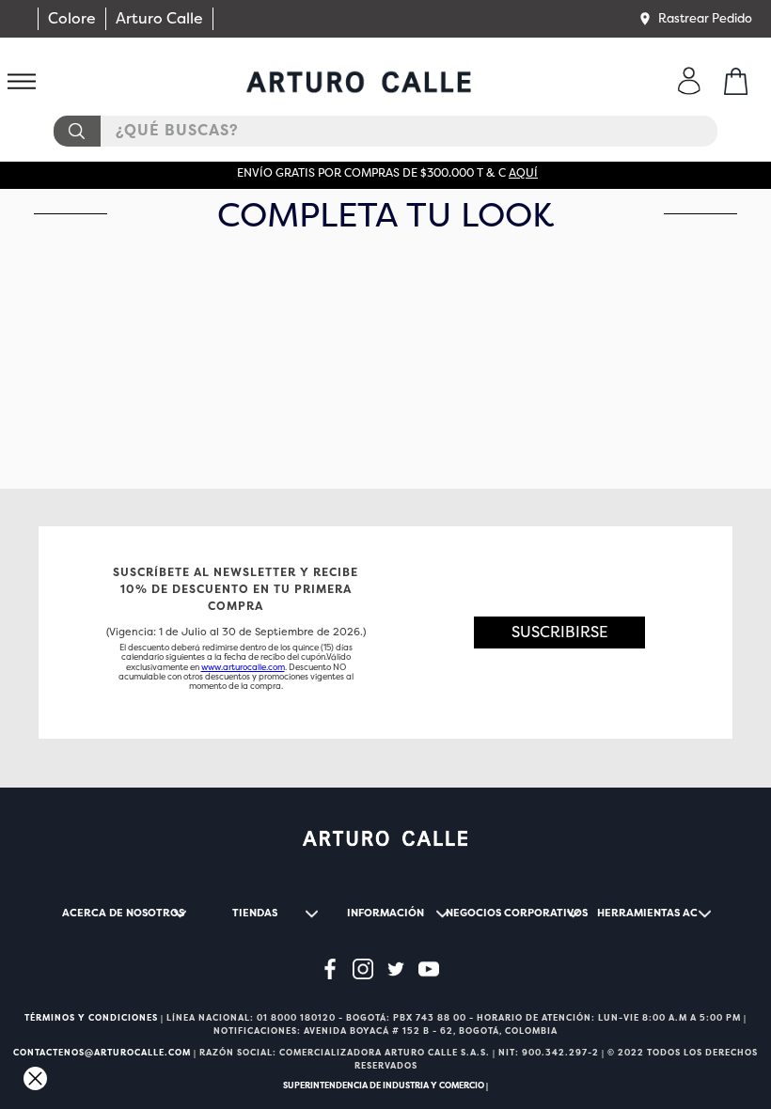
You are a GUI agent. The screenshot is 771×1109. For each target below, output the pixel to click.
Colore (72, 18)
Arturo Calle (159, 18)
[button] (695, 19)
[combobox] (385, 131)
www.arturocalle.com (243, 667)
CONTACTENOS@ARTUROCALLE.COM (102, 1052)
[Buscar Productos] (76, 131)
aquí (523, 172)
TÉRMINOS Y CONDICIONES (91, 1017)
